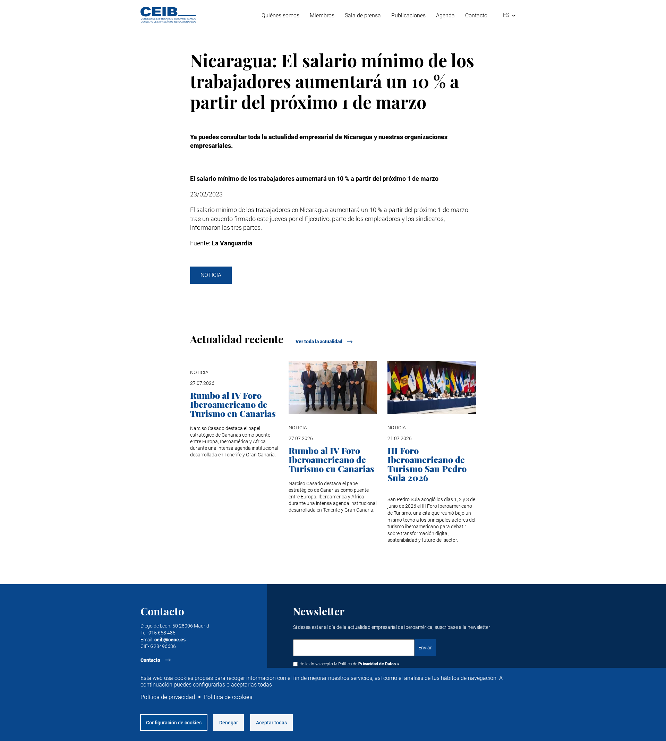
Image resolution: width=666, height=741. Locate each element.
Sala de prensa (363, 15)
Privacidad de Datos (377, 664)
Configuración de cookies (174, 722)
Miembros (322, 15)
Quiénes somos (280, 15)
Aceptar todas (271, 722)
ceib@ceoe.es (170, 639)
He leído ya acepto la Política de (347, 664)
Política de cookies (228, 696)
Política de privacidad (167, 696)
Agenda (445, 15)
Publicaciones (408, 15)
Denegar (228, 722)
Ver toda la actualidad (319, 341)
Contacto (476, 15)
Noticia (210, 275)
